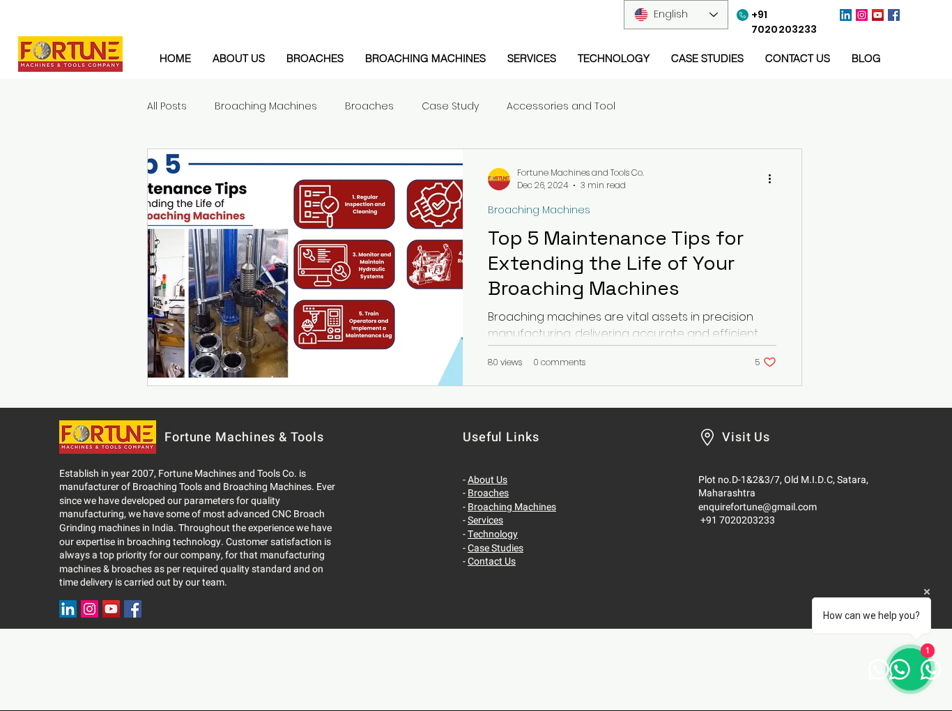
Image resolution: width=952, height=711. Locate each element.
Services (485, 520)
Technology (493, 534)
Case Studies (495, 548)
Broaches (369, 106)
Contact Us (492, 561)
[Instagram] (862, 15)
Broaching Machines (266, 106)
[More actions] (774, 179)
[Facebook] (894, 15)
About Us (487, 480)
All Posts (167, 106)
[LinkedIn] (846, 15)
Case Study (450, 106)
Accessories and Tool (561, 106)
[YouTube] (878, 15)
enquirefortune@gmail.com (757, 507)
